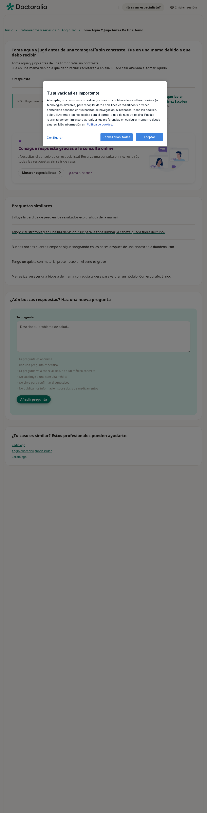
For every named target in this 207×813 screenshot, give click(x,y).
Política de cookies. (99, 124)
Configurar (55, 137)
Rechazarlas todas (116, 137)
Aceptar (149, 137)
